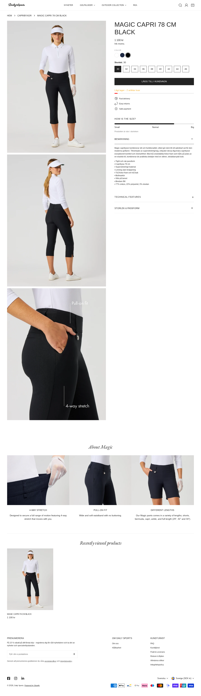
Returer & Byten (157, 656)
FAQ (152, 643)
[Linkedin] (22, 678)
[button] (87, 5)
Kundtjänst (155, 648)
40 (160, 69)
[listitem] (116, 55)
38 (152, 69)
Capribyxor (24, 15)
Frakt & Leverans (157, 652)
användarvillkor (50, 661)
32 (126, 69)
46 (186, 69)
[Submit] (73, 654)
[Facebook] (8, 678)
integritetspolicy (66, 661)
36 (143, 69)
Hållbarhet (116, 648)
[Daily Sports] (16, 5)
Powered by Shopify (32, 685)
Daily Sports (19, 685)
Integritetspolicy (157, 665)
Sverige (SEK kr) (183, 678)
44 (177, 69)
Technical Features (127, 197)
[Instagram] (15, 678)
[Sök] (180, 5)
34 (135, 69)
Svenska (161, 678)
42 (169, 69)
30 (118, 69)
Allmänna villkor (157, 660)
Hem (9, 15)
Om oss (115, 643)
